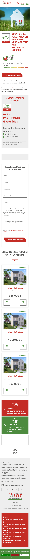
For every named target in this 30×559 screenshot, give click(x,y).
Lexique (7, 522)
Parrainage (22, 3)
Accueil (11, 88)
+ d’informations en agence (12, 75)
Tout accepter (6, 555)
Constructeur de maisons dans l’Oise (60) (14, 525)
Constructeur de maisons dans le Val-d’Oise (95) (14, 541)
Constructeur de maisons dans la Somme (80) (14, 533)
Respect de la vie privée (22, 508)
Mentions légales (12, 508)
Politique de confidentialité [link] (15, 557)
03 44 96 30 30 (9, 482)
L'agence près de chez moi (18, 4)
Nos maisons (17, 88)
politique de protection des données (13, 231)
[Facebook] (3, 489)
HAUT (15, 453)
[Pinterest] (16, 489)
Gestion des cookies (6, 510)
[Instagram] (21, 489)
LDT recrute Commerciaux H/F (14, 519)
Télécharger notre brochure (14, 485)
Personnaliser (24, 555)
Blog (6, 517)
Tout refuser (15, 555)
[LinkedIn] (7, 489)
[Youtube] (12, 489)
